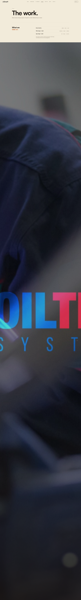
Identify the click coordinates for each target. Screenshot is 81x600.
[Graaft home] (5, 1)
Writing (46, 1)
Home (28, 1)
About (50, 1)
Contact (54, 1)
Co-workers (38, 1)
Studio (42, 1)
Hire (76, 1)
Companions (32, 1)
